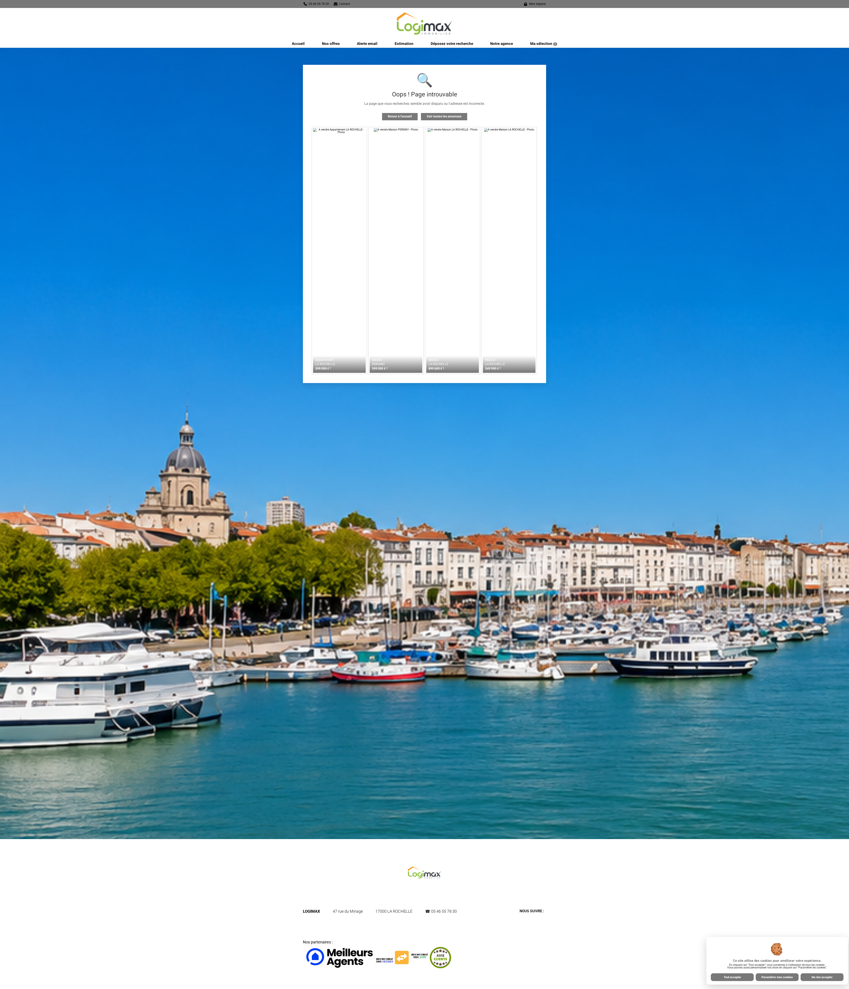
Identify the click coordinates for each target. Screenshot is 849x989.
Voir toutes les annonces (444, 116)
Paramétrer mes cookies (777, 977)
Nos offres (331, 43)
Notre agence (501, 43)
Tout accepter (732, 977)
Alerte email (367, 43)
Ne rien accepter (822, 977)
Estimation (404, 43)
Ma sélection (543, 43)
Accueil (298, 43)
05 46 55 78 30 (444, 911)
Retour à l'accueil (400, 116)
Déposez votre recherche (452, 43)
